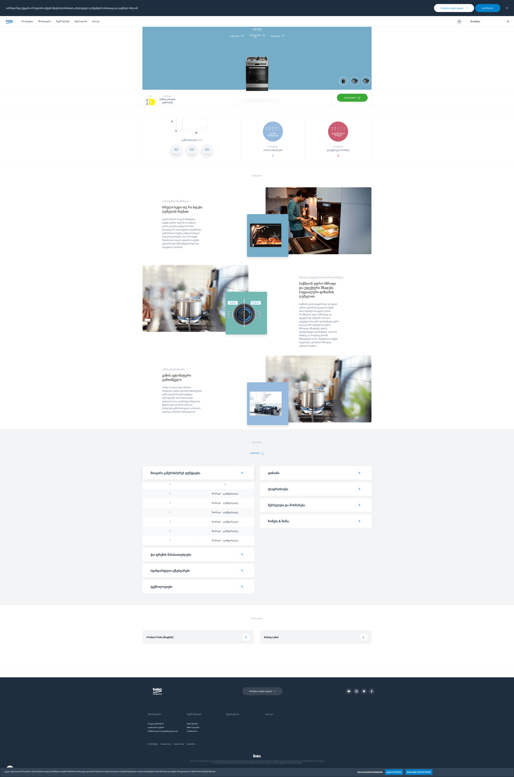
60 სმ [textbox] (342, 541)
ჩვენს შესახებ (192, 724)
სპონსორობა (192, 731)
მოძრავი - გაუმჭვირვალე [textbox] (225, 493)
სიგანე (287, 541)
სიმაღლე (287, 532)
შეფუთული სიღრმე (287, 588)
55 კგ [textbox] (342, 560)
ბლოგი (269, 714)
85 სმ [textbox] (342, 532)
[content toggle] (242, 473)
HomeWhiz (191, 744)
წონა (287, 560)
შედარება (275, 36)
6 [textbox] (225, 484)
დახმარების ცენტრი (156, 727)
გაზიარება (235, 36)
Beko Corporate (193, 727)
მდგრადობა (232, 714)
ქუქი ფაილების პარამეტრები (370, 772)
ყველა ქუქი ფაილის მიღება (419, 772)
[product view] (343, 81)
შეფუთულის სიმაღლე (287, 569)
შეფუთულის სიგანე (287, 579)
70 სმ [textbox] (342, 588)
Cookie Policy (179, 744)
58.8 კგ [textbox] (342, 598)
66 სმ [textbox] (342, 579)
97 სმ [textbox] (342, 570)
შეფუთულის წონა (287, 597)
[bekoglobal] (9, 22)
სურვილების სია (255, 36)
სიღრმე (287, 551)
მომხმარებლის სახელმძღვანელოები (163, 731)
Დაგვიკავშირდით (156, 724)
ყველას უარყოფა (394, 772)
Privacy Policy (166, 744)
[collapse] (507, 8)
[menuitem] (27, 21)
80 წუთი (170, 597)
